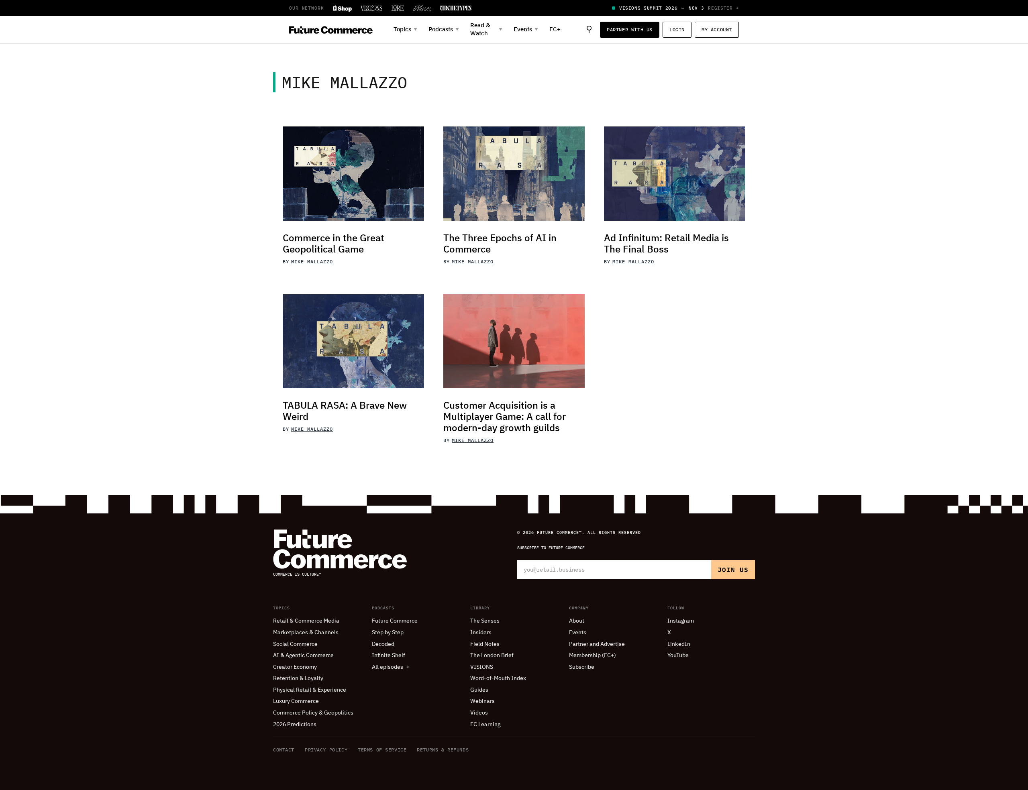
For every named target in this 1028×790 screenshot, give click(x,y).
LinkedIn (678, 644)
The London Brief (492, 655)
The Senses (485, 621)
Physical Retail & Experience (309, 690)
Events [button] (526, 29)
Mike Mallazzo (312, 261)
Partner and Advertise (597, 644)
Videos (479, 713)
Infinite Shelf (388, 655)
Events (577, 632)
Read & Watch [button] (486, 29)
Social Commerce (295, 644)
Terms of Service (382, 750)
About (576, 621)
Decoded (383, 644)
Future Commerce (395, 621)
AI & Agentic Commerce (303, 655)
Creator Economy (295, 667)
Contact (283, 750)
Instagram (680, 621)
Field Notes (485, 644)
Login (677, 29)
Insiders (481, 632)
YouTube (678, 655)
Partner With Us (630, 29)
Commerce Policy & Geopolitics (313, 713)
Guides (479, 690)
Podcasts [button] (443, 29)
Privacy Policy (326, 750)
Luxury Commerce (296, 701)
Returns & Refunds (443, 750)
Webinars (482, 701)
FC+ (555, 29)
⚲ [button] (589, 29)
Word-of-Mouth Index (498, 678)
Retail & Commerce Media (306, 621)
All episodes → (390, 667)
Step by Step (388, 632)
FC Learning (485, 724)
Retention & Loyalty (298, 678)
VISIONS (481, 667)
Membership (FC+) (592, 655)
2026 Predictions (294, 724)
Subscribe (581, 667)
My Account (717, 29)
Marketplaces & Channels (306, 632)
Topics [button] (405, 29)
